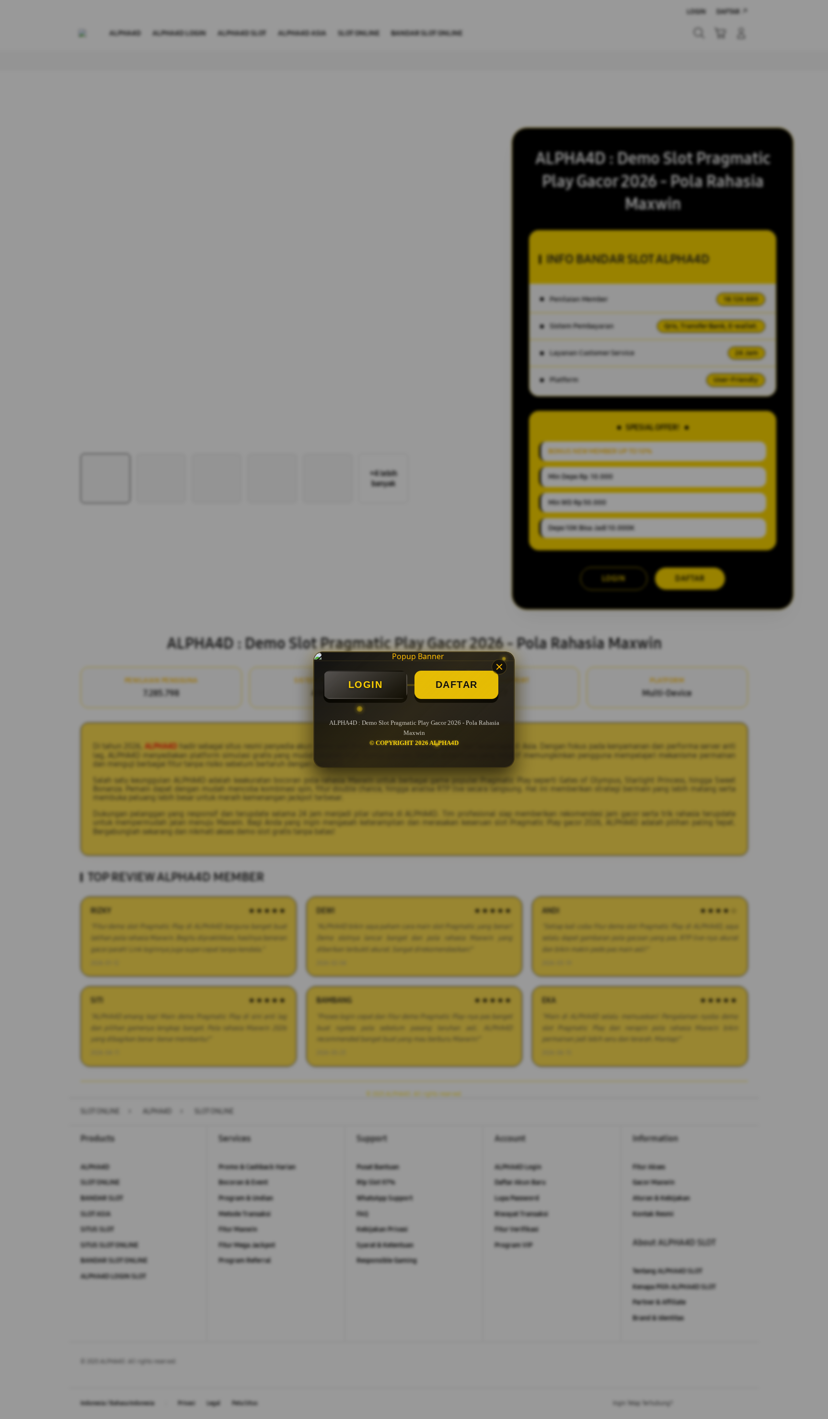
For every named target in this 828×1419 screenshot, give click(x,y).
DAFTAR (457, 684)
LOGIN (365, 684)
